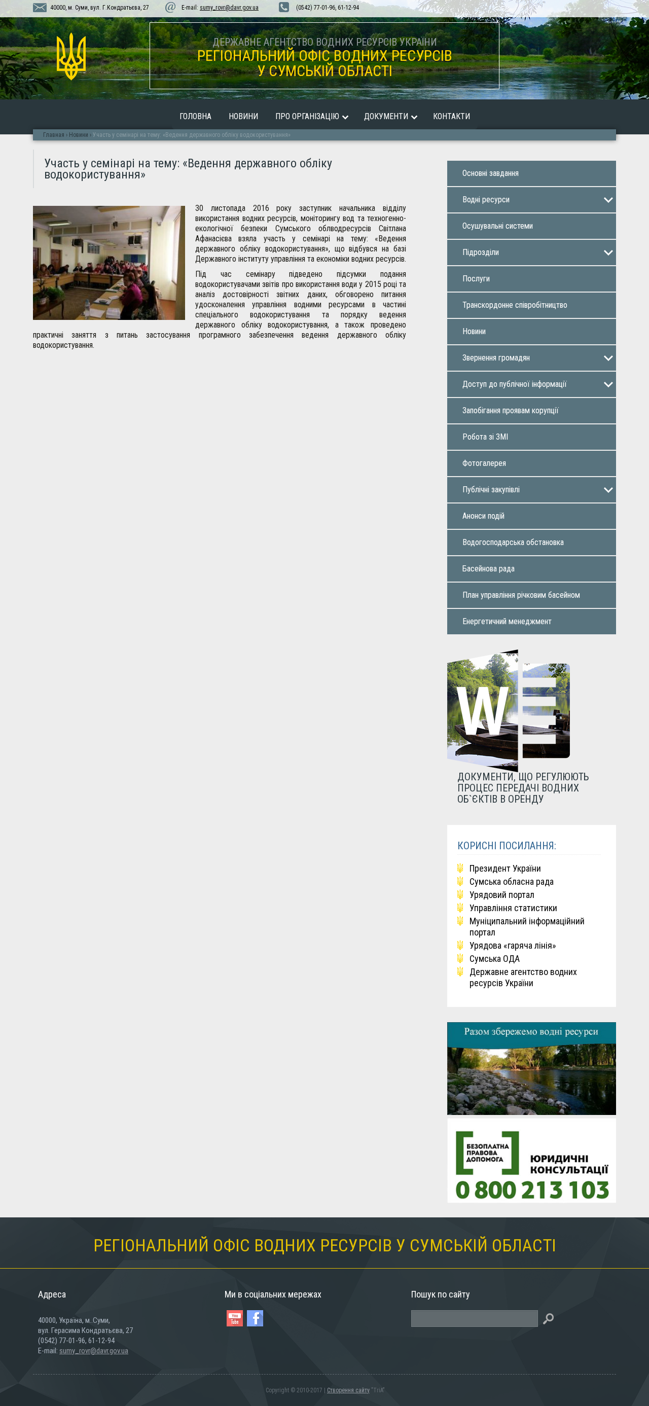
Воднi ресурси (486, 199)
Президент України (505, 868)
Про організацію (307, 116)
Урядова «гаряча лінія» (513, 945)
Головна (195, 116)
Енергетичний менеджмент (507, 621)
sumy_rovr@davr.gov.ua (229, 7)
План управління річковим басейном (521, 595)
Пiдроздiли (480, 252)
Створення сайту (348, 1390)
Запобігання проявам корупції (510, 410)
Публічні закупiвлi (491, 489)
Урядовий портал (502, 894)
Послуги (476, 278)
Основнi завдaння (490, 173)
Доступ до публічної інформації (514, 384)
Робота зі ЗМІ (485, 437)
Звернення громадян (496, 358)
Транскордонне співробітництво (514, 305)
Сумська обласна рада (512, 881)
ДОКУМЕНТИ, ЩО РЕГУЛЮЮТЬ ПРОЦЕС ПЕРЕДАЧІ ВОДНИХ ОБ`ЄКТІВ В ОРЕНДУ (523, 788)
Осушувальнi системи (497, 226)
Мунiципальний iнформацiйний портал (527, 927)
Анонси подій (483, 516)
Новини (243, 116)
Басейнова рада (488, 568)
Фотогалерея (484, 463)
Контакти (451, 116)
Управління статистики (513, 908)
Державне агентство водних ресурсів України (523, 977)
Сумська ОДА (495, 958)
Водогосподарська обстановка (513, 542)
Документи (386, 116)
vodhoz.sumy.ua (71, 56)
